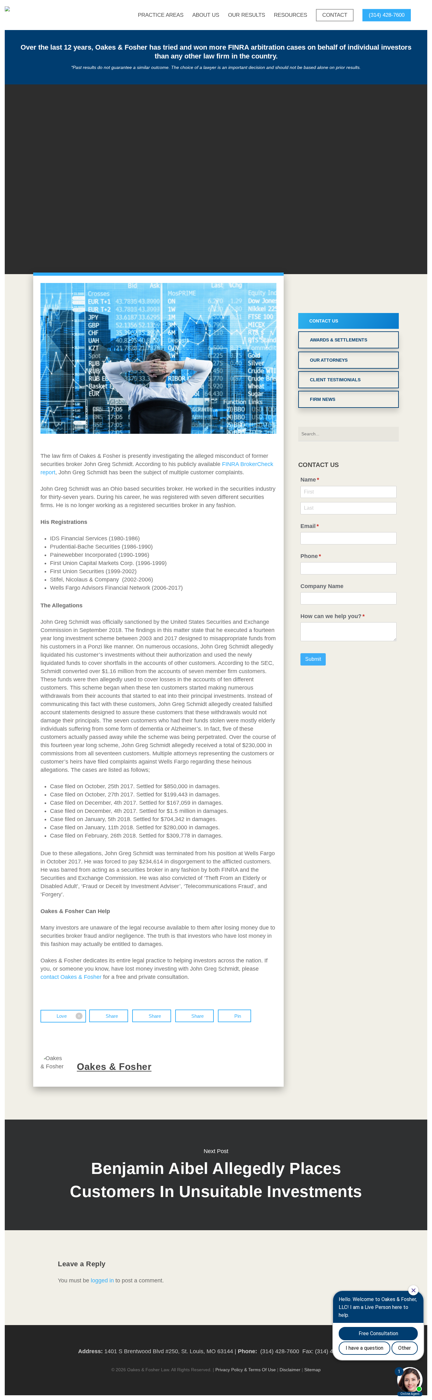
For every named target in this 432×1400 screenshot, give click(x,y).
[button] (348, 321)
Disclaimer (290, 1369)
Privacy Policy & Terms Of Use (245, 1369)
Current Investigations (216, 178)
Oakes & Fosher (185, 255)
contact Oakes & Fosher (71, 977)
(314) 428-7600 (279, 1351)
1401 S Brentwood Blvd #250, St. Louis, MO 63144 (168, 1351)
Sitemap (312, 1369)
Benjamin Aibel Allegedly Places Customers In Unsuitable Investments (216, 1175)
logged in (102, 1280)
